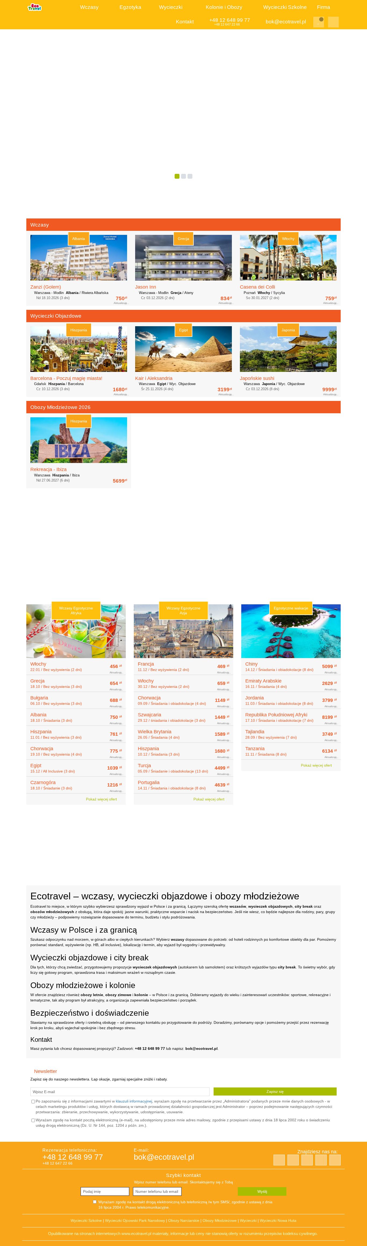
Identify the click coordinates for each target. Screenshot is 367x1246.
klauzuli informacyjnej (134, 1101)
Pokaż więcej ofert (102, 799)
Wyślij (262, 1191)
